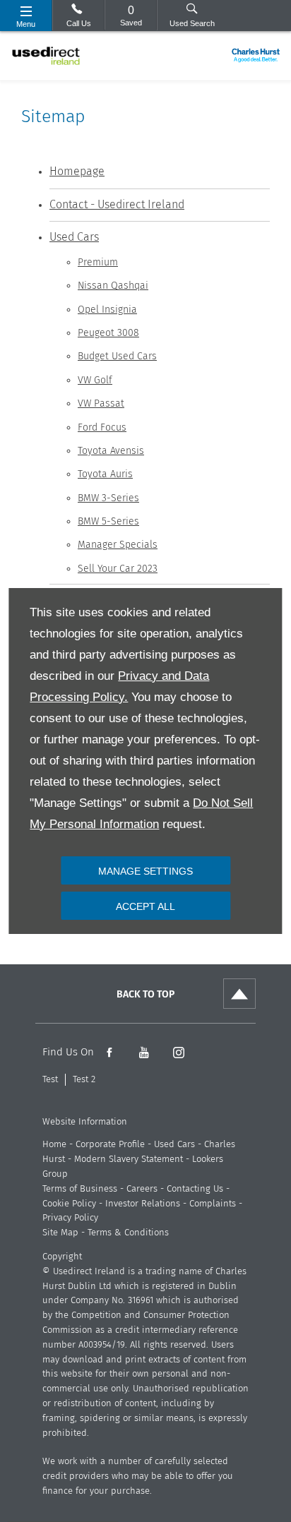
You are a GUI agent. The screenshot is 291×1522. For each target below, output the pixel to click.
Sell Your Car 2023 (118, 569)
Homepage (77, 171)
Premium (98, 263)
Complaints (212, 1204)
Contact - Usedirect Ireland (116, 204)
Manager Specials (118, 545)
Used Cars (74, 237)
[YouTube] (144, 1052)
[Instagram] (178, 1052)
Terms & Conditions (128, 1233)
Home (54, 1144)
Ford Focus (102, 428)
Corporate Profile (110, 1144)
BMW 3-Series (108, 498)
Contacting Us (195, 1189)
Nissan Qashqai (113, 286)
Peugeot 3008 (108, 333)
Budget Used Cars (117, 356)
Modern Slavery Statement (128, 1159)
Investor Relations (142, 1204)
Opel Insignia (107, 310)
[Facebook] (109, 1052)
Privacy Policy (70, 1218)
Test (50, 1079)
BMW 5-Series (108, 522)
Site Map (60, 1233)
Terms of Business (79, 1189)
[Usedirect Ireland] (46, 56)
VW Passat (101, 404)
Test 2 (84, 1079)
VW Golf (95, 380)
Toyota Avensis (111, 451)
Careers (142, 1189)
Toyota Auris (105, 474)
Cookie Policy (69, 1204)
